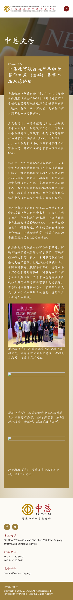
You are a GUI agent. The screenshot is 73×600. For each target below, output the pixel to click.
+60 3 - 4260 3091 (13, 560)
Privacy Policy (11, 587)
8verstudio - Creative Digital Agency (34, 594)
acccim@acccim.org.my (17, 573)
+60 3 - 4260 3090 (13, 557)
